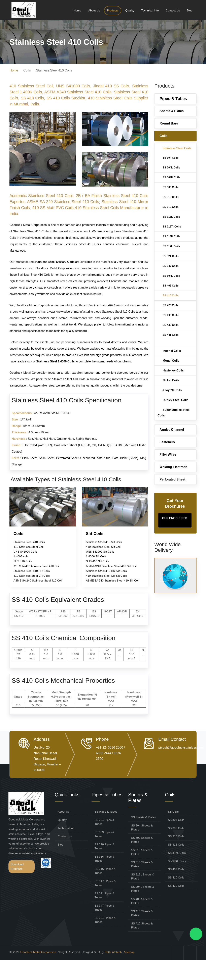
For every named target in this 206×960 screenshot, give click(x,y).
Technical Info (150, 10)
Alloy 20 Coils (172, 390)
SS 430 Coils (170, 315)
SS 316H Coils (171, 236)
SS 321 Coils (170, 256)
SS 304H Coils (171, 177)
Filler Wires (168, 454)
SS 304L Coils (171, 167)
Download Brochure (17, 866)
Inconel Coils (171, 350)
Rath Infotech (113, 952)
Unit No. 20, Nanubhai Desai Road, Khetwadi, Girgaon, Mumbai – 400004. (47, 759)
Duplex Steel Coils (175, 400)
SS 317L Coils (171, 246)
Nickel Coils (170, 380)
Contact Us (173, 10)
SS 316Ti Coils (171, 226)
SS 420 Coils (170, 305)
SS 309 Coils (170, 187)
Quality (129, 10)
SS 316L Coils (171, 216)
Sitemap (129, 952)
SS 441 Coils (170, 334)
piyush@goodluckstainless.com (181, 747)
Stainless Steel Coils (176, 148)
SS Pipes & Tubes (106, 811)
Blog (190, 10)
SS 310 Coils (170, 197)
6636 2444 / (105, 753)
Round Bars (169, 123)
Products (112, 10)
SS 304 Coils (170, 157)
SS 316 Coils (170, 206)
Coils (163, 136)
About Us (94, 10)
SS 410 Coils (170, 295)
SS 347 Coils (170, 265)
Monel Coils (170, 360)
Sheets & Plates (172, 111)
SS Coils (173, 811)
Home (77, 10)
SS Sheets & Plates (143, 817)
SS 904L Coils (171, 275)
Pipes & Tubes (173, 98)
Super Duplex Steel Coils (174, 412)
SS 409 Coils (170, 285)
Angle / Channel (172, 429)
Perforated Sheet (172, 479)
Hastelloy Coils (173, 370)
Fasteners (167, 442)
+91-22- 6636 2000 (109, 747)
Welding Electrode (173, 467)
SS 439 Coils (170, 324)
